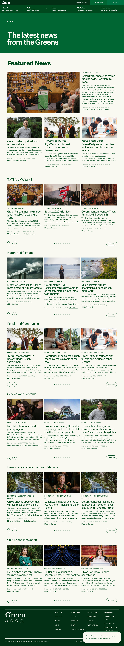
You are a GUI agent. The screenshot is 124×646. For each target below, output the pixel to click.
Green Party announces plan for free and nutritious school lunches (98, 147)
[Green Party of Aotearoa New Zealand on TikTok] (22, 621)
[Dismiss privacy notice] (118, 635)
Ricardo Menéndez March (16, 161)
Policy (57, 621)
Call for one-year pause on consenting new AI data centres (61, 573)
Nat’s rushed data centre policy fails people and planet (24, 573)
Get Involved (93, 612)
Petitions (75, 621)
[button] (12, 9)
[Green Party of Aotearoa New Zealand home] (15, 614)
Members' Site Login (109, 618)
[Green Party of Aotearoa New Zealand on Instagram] (12, 621)
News (57, 625)
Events (74, 617)
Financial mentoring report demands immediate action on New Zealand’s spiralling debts (98, 429)
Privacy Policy (109, 624)
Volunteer (98, 2)
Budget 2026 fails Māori (57, 211)
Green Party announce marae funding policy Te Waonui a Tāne (98, 79)
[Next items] (14, 243)
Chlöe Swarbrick (104, 109)
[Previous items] (9, 243)
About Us (58, 612)
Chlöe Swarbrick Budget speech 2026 (95, 573)
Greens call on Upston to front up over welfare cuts (23, 143)
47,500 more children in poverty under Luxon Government (57, 147)
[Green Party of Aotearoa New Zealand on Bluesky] (17, 621)
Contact (58, 629)
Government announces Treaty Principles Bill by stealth (98, 213)
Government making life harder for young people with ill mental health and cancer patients (61, 429)
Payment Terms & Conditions (110, 629)
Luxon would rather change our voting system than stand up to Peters (61, 505)
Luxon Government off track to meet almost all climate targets (24, 286)
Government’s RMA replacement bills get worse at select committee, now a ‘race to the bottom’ (61, 289)
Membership (81, 2)
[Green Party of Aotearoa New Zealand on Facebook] (7, 621)
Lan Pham (74, 308)
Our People (59, 617)
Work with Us (93, 625)
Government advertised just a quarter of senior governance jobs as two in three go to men (97, 505)
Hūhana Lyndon (50, 378)
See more (111, 243)
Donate (115, 2)
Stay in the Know (77, 629)
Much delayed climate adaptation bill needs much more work (96, 288)
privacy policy (105, 638)
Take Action (75, 612)
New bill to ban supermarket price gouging (23, 428)
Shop (73, 625)
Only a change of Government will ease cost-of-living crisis (23, 503)
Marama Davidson (88, 109)
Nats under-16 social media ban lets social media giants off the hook (62, 359)
